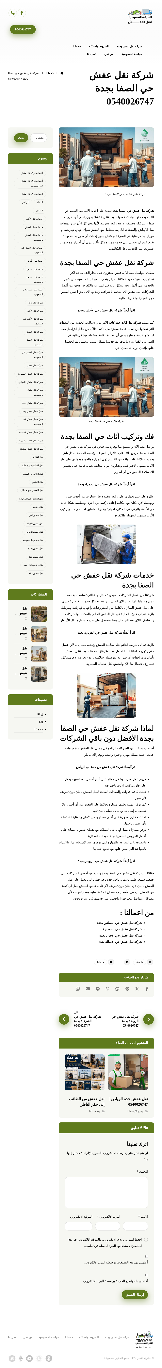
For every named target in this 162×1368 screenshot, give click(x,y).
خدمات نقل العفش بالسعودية (34, 237)
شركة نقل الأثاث (35, 311)
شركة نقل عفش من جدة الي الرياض (99, 767)
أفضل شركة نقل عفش (32, 173)
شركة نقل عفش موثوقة (31, 449)
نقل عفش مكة (36, 573)
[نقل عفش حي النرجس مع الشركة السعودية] (39, 614)
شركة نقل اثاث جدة (128, 322)
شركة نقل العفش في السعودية (32, 355)
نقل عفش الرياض (34, 531)
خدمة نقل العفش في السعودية (33, 292)
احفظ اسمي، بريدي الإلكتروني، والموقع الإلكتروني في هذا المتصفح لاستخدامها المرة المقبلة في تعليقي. (105, 1242)
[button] (22, 13)
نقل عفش (38, 507)
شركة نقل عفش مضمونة (31, 440)
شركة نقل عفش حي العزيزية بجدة (99, 632)
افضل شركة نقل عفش (32, 194)
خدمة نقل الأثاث (35, 260)
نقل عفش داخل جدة (33, 565)
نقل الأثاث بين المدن (33, 473)
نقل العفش (37, 482)
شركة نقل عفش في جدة (31, 432)
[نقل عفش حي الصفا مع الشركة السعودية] (39, 674)
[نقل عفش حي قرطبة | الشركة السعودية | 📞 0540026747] (39, 654)
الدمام (40, 202)
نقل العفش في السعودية (31, 498)
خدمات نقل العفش (34, 227)
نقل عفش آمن (36, 515)
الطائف (39, 210)
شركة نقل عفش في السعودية (33, 421)
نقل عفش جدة (36, 556)
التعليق (142, 1171)
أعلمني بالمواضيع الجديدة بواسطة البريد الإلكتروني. (115, 1281)
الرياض (25, 202)
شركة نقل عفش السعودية (30, 373)
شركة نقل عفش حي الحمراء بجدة (100, 484)
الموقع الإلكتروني (81, 1216)
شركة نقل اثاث (35, 302)
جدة (96, 595)
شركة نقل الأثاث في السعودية (33, 321)
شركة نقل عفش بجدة (32, 403)
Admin (139, 962)
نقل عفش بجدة (35, 548)
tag (141, 1111)
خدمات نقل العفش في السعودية (32, 250)
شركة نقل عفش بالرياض (30, 382)
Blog (137, 1111)
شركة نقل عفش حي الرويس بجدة (100, 861)
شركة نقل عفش (35, 365)
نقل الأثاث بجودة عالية (32, 465)
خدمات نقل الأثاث (34, 219)
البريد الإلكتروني (108, 1216)
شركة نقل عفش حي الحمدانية (122, 929)
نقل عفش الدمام (35, 523)
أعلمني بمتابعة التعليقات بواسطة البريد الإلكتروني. (116, 1262)
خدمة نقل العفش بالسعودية (34, 279)
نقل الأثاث (38, 457)
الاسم (143, 1216)
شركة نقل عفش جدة (33, 411)
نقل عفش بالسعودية (33, 540)
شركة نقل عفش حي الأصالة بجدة (120, 941)
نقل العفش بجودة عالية (31, 490)
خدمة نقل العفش (34, 269)
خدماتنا (100, 962)
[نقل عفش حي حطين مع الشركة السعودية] (39, 634)
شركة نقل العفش (34, 332)
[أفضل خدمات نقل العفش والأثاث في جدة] (140, 16)
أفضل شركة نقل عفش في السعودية (32, 183)
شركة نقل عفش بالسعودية (35, 392)
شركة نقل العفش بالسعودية (34, 342)
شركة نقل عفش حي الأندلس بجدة (100, 310)
